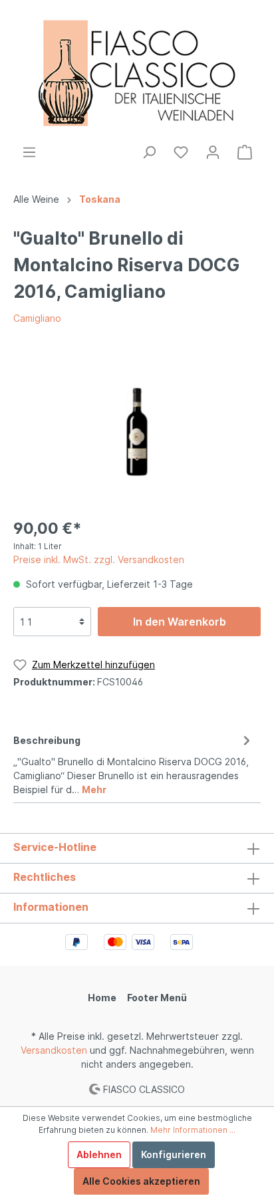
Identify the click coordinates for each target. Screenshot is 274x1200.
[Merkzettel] (181, 152)
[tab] (133, 763)
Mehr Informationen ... (192, 1130)
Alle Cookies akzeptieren (141, 1181)
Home (102, 997)
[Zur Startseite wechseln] (137, 72)
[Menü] (29, 152)
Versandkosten (54, 1050)
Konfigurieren (173, 1154)
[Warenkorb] (245, 152)
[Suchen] (149, 152)
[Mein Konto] (213, 152)
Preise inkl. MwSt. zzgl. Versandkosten (98, 559)
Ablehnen (99, 1154)
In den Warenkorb (179, 621)
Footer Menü (157, 997)
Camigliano (37, 318)
